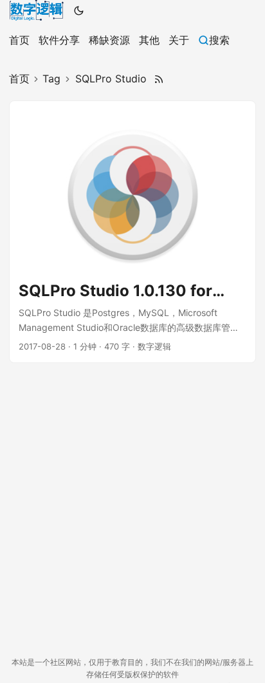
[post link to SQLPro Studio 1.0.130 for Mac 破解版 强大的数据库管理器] (132, 231)
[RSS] (159, 79)
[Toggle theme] (79, 10)
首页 (19, 78)
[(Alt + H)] (36, 10)
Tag (51, 78)
